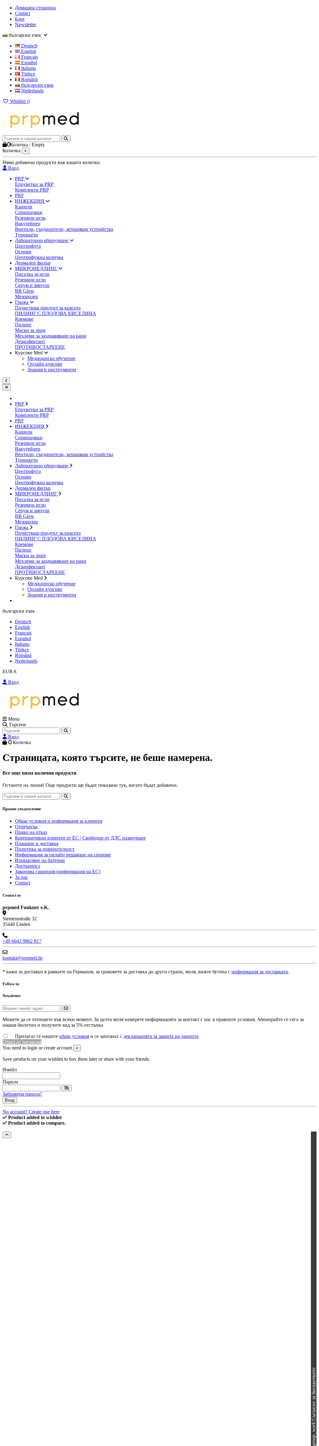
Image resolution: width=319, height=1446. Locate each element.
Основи (23, 251)
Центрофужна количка (39, 257)
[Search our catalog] (65, 731)
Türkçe (27, 73)
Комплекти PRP (32, 189)
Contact (22, 13)
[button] (31, 352)
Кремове (24, 319)
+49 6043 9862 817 (21, 941)
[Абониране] (65, 1008)
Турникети (26, 234)
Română (29, 79)
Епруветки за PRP (34, 184)
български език (37, 85)
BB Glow (24, 291)
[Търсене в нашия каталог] (65, 138)
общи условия (74, 1036)
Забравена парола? (22, 1094)
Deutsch (28, 45)
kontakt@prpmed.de (22, 958)
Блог (20, 19)
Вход (13, 682)
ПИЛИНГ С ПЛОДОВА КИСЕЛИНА (55, 313)
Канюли (23, 206)
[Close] (6, 387)
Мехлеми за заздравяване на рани (50, 335)
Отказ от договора (21, 1041)
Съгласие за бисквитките (313, 1406)
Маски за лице (30, 330)
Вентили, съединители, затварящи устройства (64, 229)
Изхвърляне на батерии (40, 860)
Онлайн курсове (44, 364)
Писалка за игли (32, 274)
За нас (21, 877)
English (28, 51)
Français (29, 57)
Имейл (9, 1069)
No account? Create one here (31, 1111)
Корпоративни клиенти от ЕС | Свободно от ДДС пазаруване (80, 837)
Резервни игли (30, 218)
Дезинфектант (30, 341)
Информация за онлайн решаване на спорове (63, 854)
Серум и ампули (32, 285)
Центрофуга (28, 246)
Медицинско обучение (51, 358)
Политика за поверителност (44, 849)
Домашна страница (35, 7)
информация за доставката (259, 971)
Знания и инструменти (51, 369)
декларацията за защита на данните (160, 1036)
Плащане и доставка (36, 843)
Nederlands (32, 90)
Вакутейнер (27, 223)
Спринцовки (28, 212)
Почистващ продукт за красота (48, 307)
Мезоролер (26, 296)
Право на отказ (31, 832)
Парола (10, 1081)
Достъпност (27, 866)
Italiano (28, 68)
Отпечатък (26, 826)
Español (28, 62)
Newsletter (25, 24)
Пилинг (23, 324)
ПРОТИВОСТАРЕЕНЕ (40, 347)
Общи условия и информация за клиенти (58, 821)
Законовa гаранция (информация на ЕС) (57, 871)
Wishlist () (19, 101)
